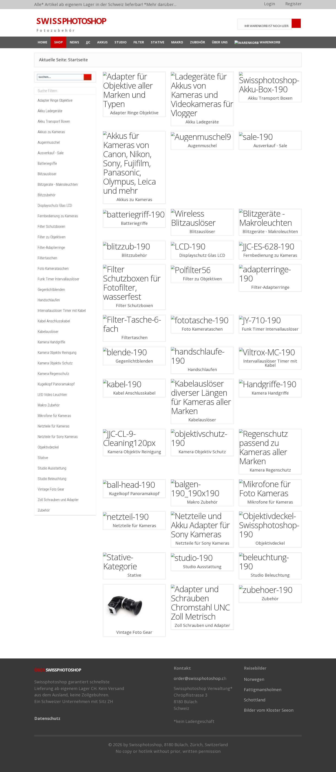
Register (293, 3)
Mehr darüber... (161, 4)
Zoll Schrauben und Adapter (58, 500)
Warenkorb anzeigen (296, 23)
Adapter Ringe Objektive (55, 100)
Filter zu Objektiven (51, 237)
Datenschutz (47, 718)
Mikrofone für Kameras (54, 416)
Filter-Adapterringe (51, 247)
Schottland (254, 700)
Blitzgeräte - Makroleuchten (58, 184)
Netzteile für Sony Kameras (58, 437)
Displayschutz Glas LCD (55, 205)
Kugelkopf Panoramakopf (56, 384)
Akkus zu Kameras (51, 132)
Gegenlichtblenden (51, 289)
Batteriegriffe (47, 163)
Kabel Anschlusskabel (54, 321)
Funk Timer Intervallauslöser (58, 279)
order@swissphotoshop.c (199, 678)
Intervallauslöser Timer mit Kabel (62, 310)
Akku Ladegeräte (50, 111)
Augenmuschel (49, 142)
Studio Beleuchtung (52, 479)
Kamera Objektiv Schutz (55, 363)
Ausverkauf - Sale (51, 153)
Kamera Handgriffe (51, 342)
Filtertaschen (47, 258)
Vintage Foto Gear (51, 489)
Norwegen (254, 679)
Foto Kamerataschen (53, 268)
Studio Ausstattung (52, 468)
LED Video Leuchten (52, 395)
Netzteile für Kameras (53, 426)
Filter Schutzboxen (51, 226)
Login (269, 3)
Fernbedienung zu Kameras (58, 216)
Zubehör (44, 510)
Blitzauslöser (47, 174)
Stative (43, 458)
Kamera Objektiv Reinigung (57, 352)
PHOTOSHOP (71, 21)
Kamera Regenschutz (53, 373)
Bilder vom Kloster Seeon (268, 710)
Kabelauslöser (48, 331)
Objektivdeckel (48, 447)
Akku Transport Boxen (54, 121)
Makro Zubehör (49, 405)
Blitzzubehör (47, 195)
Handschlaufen (49, 300)
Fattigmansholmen (262, 689)
